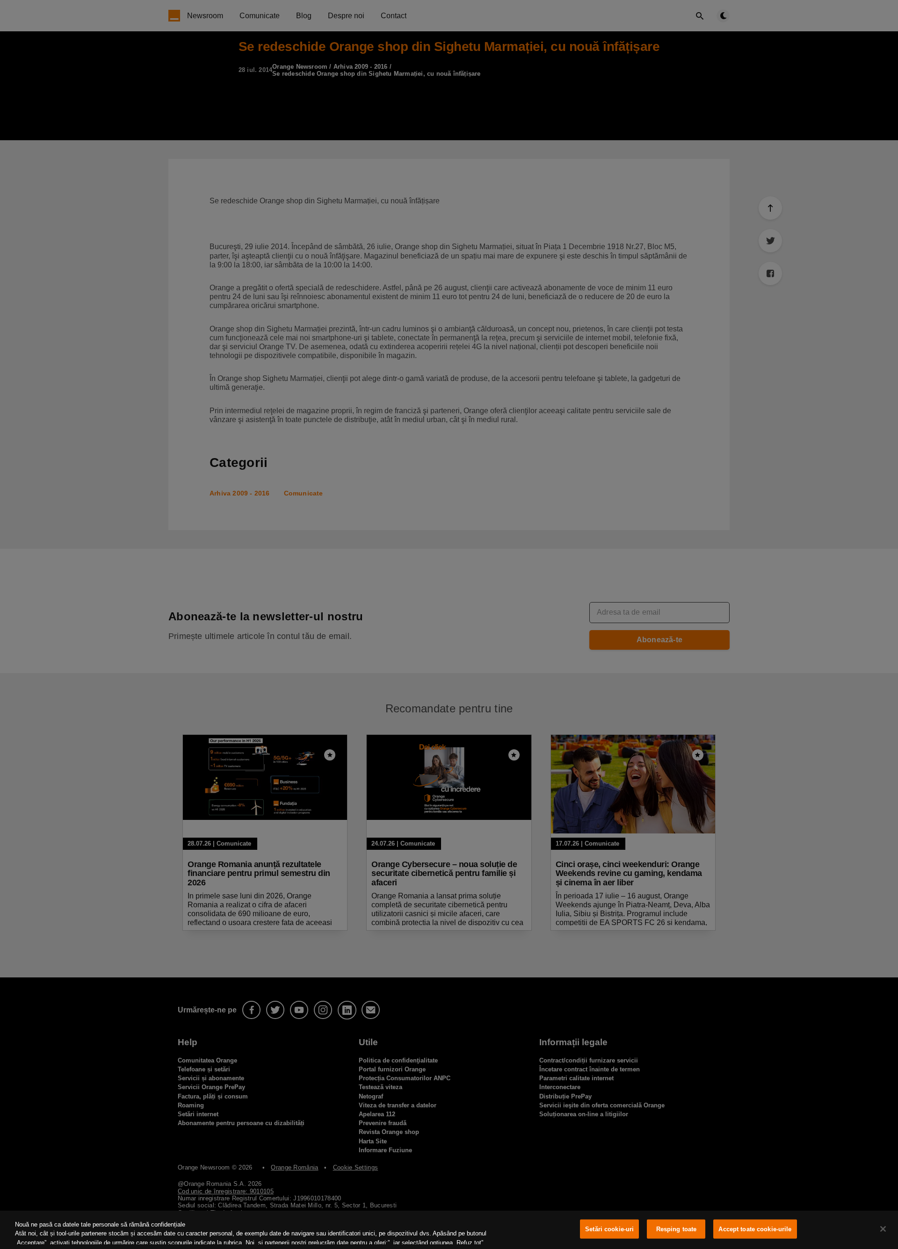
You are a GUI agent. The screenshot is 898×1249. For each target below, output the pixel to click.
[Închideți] (883, 1229)
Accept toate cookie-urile (754, 1229)
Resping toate (676, 1229)
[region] (449, 1230)
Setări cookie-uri (609, 1229)
